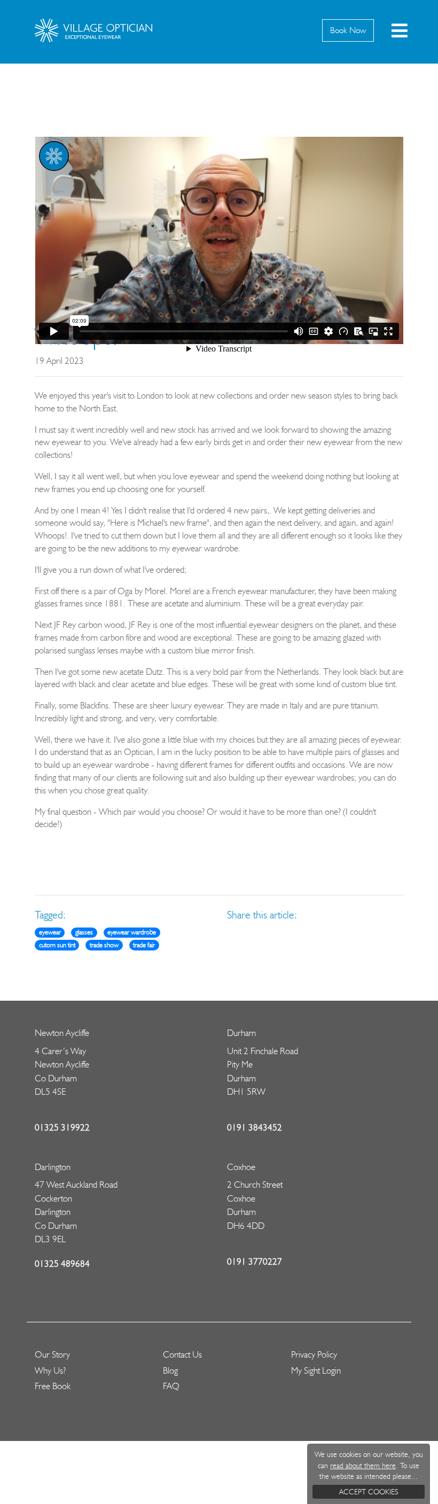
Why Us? (50, 1370)
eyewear (50, 932)
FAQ (171, 1386)
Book (348, 30)
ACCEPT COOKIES (368, 1491)
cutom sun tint (57, 945)
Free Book (53, 1386)
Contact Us (182, 1354)
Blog (170, 1370)
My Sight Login (316, 1370)
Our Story (52, 1354)
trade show (104, 945)
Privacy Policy (314, 1354)
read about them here (363, 1465)
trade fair (144, 945)
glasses (84, 932)
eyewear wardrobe (131, 932)
